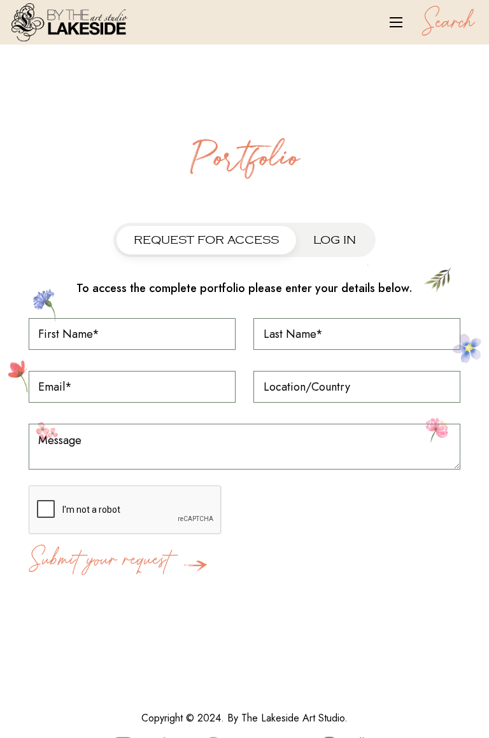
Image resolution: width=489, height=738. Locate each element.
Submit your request (103, 554)
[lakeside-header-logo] (69, 22)
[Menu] (396, 22)
